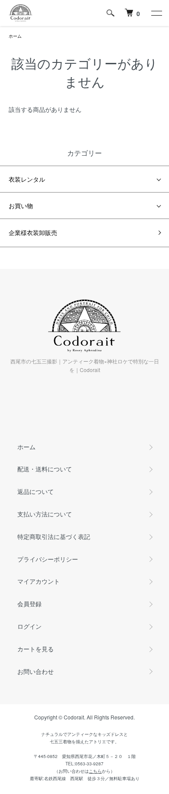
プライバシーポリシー (47, 559)
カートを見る (35, 648)
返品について (35, 491)
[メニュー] (156, 13)
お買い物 (21, 205)
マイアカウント (38, 581)
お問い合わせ (35, 671)
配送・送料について (44, 468)
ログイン (29, 626)
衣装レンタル (27, 179)
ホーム (15, 36)
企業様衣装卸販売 (33, 232)
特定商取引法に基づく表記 (53, 536)
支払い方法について (44, 514)
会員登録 (29, 603)
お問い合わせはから (84, 771)
